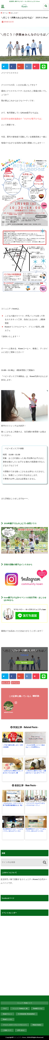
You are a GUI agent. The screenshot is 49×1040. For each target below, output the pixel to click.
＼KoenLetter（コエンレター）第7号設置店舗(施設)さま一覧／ (13, 804)
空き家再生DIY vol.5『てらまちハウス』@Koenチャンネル (13, 830)
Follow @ (24, 655)
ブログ (5, 1008)
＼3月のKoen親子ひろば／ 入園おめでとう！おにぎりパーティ (36, 772)
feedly (25, 662)
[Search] (44, 862)
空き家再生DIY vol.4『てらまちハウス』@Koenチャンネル (36, 830)
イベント (15, 682)
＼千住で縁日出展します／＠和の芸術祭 (13, 746)
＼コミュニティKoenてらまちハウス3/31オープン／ (35, 804)
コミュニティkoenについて (24, 1003)
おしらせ (6, 682)
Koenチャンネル (7, 1019)
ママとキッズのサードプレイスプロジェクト (15, 1025)
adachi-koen (8, 712)
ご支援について (7, 1030)
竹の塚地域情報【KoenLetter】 (26, 1014)
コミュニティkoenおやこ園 (19, 1008)
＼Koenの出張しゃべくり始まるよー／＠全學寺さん (35, 746)
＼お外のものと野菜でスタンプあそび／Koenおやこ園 (13, 772)
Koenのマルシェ (7, 1014)
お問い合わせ (20, 1030)
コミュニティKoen (20, 1037)
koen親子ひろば (37, 1008)
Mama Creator (37, 1025)
